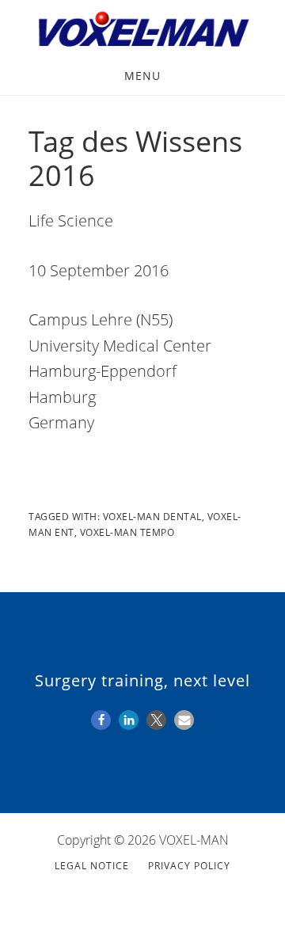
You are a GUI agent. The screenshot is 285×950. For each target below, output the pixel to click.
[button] (101, 720)
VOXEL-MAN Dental (152, 516)
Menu (142, 75)
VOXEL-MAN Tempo (127, 532)
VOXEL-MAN (142, 30)
